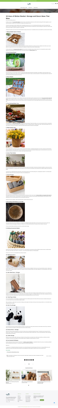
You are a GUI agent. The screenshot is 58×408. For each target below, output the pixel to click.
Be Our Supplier (28, 397)
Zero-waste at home (11, 356)
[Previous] (6, 377)
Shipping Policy (28, 401)
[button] (54, 403)
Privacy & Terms (28, 398)
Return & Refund (28, 400)
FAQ (18, 401)
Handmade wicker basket (32, 355)
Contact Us (30, 7)
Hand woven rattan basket (24, 355)
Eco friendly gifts (10, 355)
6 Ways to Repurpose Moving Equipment (27, 381)
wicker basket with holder (16, 123)
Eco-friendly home (15, 355)
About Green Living (24, 7)
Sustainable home (38, 355)
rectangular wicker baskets (18, 49)
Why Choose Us (20, 400)
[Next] (51, 377)
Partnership (36, 7)
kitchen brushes (32, 50)
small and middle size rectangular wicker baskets (43, 195)
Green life (19, 355)
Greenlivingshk (38, 406)
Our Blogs (19, 398)
